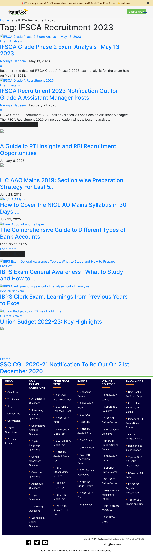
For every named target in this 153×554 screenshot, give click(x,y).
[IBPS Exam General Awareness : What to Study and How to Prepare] (57, 261)
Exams (5, 359)
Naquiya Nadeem (13, 61)
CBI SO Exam (87, 447)
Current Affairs (11, 316)
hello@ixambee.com (114, 544)
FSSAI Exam (86, 504)
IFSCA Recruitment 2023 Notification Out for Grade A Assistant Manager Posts (59, 94)
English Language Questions (34, 445)
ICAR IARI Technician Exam (83, 459)
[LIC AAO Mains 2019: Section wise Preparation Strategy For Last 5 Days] (10, 170)
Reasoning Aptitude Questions (36, 414)
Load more (8, 249)
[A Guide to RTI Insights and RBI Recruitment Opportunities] (10, 136)
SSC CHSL (86, 421)
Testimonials (14, 399)
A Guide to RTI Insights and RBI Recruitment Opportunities (58, 149)
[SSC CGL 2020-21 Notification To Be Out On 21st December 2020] (21, 341)
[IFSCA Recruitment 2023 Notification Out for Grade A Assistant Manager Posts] (27, 80)
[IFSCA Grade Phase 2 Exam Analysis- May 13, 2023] (40, 36)
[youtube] (37, 543)
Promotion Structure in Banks (133, 407)
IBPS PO (6, 266)
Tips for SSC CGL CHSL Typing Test (134, 461)
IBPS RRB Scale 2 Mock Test (61, 510)
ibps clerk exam (12, 291)
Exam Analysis (11, 41)
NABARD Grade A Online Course (110, 445)
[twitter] (45, 543)
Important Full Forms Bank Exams (134, 423)
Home (4, 20)
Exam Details (10, 85)
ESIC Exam (86, 440)
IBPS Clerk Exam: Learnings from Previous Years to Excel (64, 300)
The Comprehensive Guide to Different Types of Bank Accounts (63, 233)
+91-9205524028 (94, 539)
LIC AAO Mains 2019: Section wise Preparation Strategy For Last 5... (61, 183)
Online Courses (108, 382)
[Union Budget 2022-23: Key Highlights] (30, 311)
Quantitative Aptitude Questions (37, 429)
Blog (9, 406)
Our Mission (14, 420)
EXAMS (82, 380)
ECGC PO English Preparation (132, 488)
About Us (12, 391)
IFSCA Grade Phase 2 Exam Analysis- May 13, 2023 (60, 50)
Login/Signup (136, 11)
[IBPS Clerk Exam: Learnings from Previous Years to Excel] (44, 286)
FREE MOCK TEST (61, 382)
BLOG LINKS (134, 380)
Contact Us (13, 413)
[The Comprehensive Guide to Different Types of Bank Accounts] (22, 224)
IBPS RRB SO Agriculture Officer (110, 494)
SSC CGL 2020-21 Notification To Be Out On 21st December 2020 (64, 368)
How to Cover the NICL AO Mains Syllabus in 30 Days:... (63, 208)
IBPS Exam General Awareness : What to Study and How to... (61, 275)
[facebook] (28, 543)
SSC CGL (85, 414)
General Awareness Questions (35, 461)
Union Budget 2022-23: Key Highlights (51, 321)
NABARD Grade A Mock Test (61, 456)
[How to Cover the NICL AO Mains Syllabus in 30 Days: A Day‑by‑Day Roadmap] (13, 199)
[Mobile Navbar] (146, 12)
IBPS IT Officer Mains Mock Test (60, 472)
